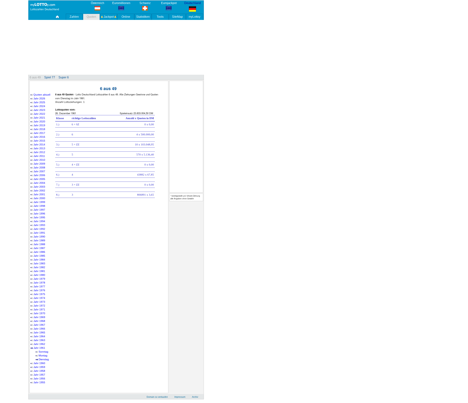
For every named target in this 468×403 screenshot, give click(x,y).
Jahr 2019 (39, 125)
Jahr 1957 (39, 374)
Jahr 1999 (39, 202)
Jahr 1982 (39, 267)
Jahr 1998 (39, 205)
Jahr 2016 (39, 136)
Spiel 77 (49, 77)
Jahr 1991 (39, 232)
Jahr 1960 (39, 363)
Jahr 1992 (39, 228)
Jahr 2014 (39, 144)
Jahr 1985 (39, 255)
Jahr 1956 (39, 378)
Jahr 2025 (39, 102)
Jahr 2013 (39, 148)
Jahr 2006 (39, 175)
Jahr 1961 (39, 347)
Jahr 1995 (39, 217)
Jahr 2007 (39, 171)
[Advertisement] (138, 47)
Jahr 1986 (39, 251)
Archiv (195, 397)
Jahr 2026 (39, 98)
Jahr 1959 (39, 367)
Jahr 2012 (39, 152)
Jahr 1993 (39, 225)
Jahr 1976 (39, 290)
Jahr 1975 (39, 294)
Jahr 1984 (39, 259)
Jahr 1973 (39, 301)
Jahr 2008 (39, 167)
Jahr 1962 (39, 344)
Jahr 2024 (39, 106)
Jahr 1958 (39, 370)
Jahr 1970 (39, 313)
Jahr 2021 (39, 117)
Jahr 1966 (39, 328)
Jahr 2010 (39, 159)
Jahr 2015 (39, 140)
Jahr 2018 (39, 129)
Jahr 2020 (39, 121)
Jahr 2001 (39, 194)
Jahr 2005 (39, 179)
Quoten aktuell (41, 94)
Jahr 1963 (39, 340)
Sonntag (43, 351)
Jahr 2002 (39, 190)
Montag (43, 355)
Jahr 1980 (39, 274)
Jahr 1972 (39, 305)
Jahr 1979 (39, 278)
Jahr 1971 (39, 309)
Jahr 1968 (39, 321)
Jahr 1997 (39, 209)
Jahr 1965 (39, 332)
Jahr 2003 (39, 186)
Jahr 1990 (39, 236)
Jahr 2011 (39, 156)
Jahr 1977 (39, 286)
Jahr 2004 (39, 182)
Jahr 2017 (39, 133)
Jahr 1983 (39, 263)
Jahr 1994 (39, 221)
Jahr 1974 (39, 297)
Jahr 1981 (39, 271)
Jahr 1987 (39, 248)
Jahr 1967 (39, 324)
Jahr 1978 (39, 282)
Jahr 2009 (39, 163)
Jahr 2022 (39, 113)
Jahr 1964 (39, 336)
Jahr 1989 (39, 240)
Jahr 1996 (39, 213)
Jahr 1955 (39, 382)
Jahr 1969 (39, 317)
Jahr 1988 (39, 244)
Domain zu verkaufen (157, 397)
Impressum (179, 397)
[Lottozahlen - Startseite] (42, 4)
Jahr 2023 (39, 110)
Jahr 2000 (39, 198)
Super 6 (63, 77)
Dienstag (44, 359)
